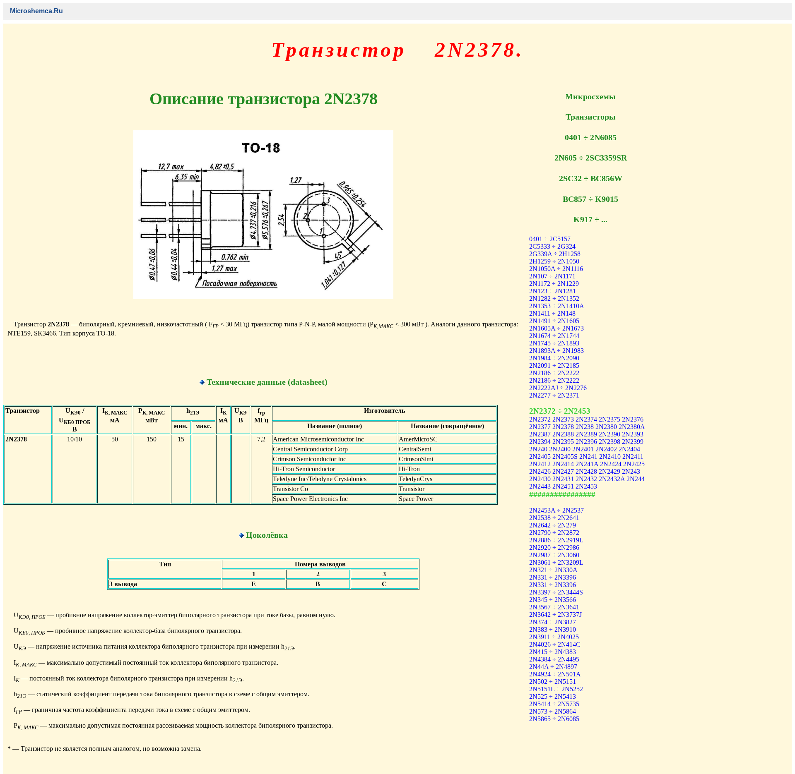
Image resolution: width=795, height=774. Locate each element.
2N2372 (540, 419)
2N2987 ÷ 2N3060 (554, 554)
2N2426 (540, 471)
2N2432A (612, 478)
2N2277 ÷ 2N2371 (554, 395)
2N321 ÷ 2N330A (553, 569)
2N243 (631, 471)
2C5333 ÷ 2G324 (552, 246)
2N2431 (563, 478)
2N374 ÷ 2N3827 (552, 621)
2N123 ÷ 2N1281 (552, 291)
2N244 (635, 478)
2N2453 (586, 486)
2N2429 (609, 471)
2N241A (587, 463)
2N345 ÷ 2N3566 (552, 599)
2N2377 (540, 426)
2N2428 (586, 471)
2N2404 (629, 449)
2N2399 (632, 441)
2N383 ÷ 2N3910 (552, 629)
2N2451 (563, 486)
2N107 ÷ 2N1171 (552, 276)
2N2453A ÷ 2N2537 (556, 510)
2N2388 (563, 434)
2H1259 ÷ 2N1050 (554, 261)
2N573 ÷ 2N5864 (552, 711)
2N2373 (563, 419)
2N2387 (540, 434)
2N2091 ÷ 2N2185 (554, 365)
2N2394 (540, 441)
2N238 (585, 426)
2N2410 (610, 456)
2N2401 (583, 449)
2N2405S (565, 456)
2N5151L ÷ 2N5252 (556, 689)
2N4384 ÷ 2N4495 (554, 659)
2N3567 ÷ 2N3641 (554, 607)
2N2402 (606, 449)
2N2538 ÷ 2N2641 (554, 517)
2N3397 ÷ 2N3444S (556, 592)
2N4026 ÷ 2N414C (555, 644)
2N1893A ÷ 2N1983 (556, 350)
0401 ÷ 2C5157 (550, 238)
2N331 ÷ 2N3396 (552, 577)
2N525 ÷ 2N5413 (552, 696)
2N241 (588, 456)
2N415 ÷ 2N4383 (552, 651)
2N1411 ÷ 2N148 (552, 313)
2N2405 (540, 456)
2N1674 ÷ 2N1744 (554, 335)
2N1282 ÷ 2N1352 (554, 298)
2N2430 (540, 478)
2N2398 (609, 441)
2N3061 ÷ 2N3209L (556, 562)
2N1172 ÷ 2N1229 (554, 283)
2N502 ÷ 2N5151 (552, 681)
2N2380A (632, 426)
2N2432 (586, 478)
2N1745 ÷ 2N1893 (554, 343)
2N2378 (563, 426)
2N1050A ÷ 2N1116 (556, 268)
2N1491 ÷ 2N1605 (554, 320)
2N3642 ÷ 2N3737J (555, 614)
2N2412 (540, 463)
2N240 (538, 449)
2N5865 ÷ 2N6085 (554, 718)
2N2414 (563, 463)
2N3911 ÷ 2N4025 (554, 636)
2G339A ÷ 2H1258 (555, 253)
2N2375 (609, 419)
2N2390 (609, 434)
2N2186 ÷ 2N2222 (554, 372)
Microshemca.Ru (36, 10)
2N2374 (586, 419)
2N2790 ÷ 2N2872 (554, 532)
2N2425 (634, 463)
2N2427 (563, 471)
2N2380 (606, 426)
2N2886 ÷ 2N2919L (556, 540)
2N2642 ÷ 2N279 (552, 525)
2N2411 (632, 456)
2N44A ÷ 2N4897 (553, 666)
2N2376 (632, 419)
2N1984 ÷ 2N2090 (554, 358)
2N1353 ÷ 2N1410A (556, 305)
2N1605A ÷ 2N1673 (556, 328)
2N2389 (586, 434)
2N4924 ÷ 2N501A (555, 674)
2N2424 (611, 463)
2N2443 (540, 486)
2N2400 (560, 449)
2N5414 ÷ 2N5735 (554, 703)
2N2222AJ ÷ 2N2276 (558, 387)
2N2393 (632, 434)
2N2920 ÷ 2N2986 (554, 547)
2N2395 (563, 441)
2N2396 (586, 441)
